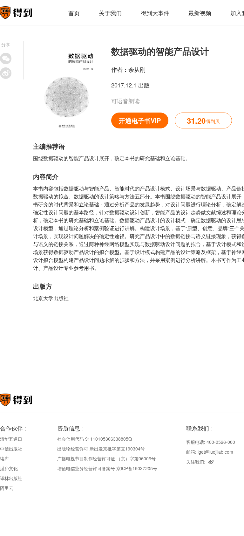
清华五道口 (11, 439)
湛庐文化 (9, 468)
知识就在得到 (24, 400)
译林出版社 (11, 478)
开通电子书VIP (140, 120)
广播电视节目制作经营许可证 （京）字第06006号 (106, 458)
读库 (4, 458)
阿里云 (6, 488)
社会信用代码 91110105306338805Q (94, 439)
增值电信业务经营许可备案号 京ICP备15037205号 (107, 468)
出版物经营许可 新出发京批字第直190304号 (101, 448)
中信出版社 (11, 448)
